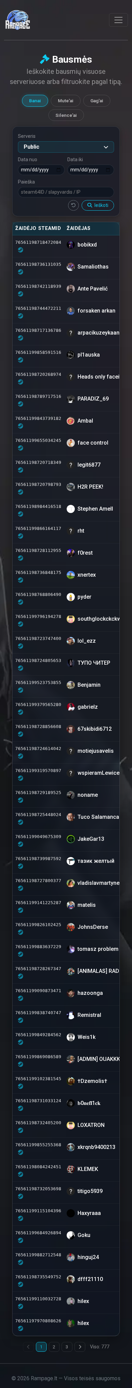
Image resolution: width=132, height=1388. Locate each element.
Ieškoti (100, 205)
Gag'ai (96, 100)
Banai (35, 100)
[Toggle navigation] (118, 20)
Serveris (27, 136)
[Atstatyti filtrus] (73, 205)
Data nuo (27, 159)
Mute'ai (65, 100)
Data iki (75, 159)
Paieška (26, 182)
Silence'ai (66, 115)
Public (31, 147)
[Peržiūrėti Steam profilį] (20, 250)
